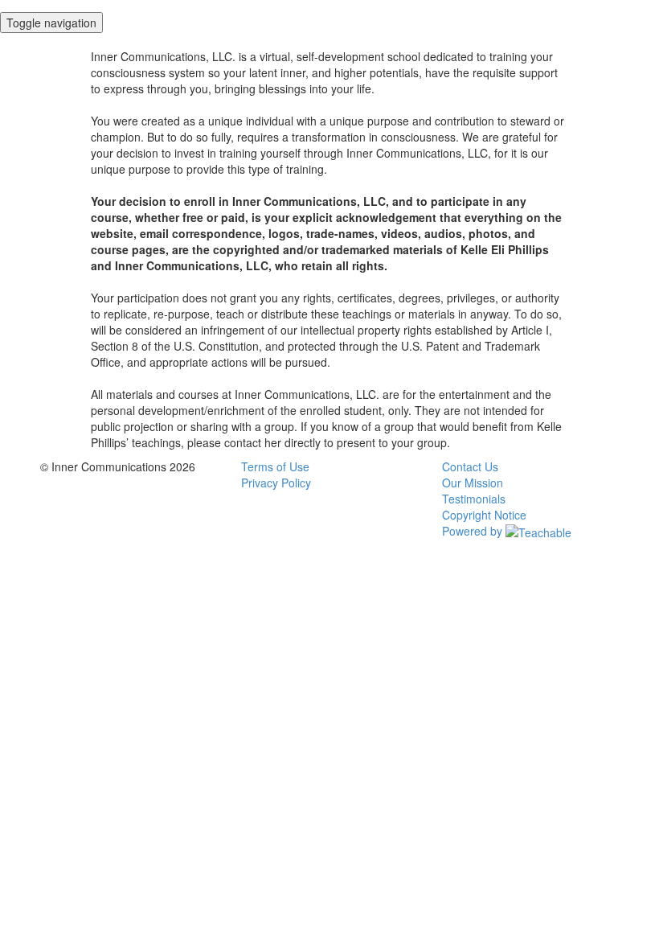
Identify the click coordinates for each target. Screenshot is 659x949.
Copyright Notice (484, 515)
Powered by (474, 531)
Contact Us (470, 466)
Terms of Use (275, 466)
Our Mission (472, 482)
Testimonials (474, 499)
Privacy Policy (276, 482)
